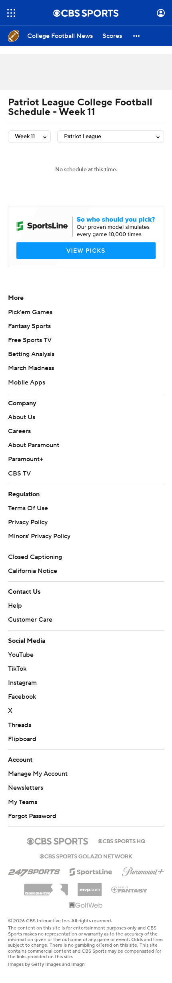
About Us (21, 417)
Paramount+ (25, 459)
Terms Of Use (28, 508)
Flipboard (22, 739)
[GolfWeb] (86, 906)
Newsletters (25, 788)
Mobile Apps (26, 382)
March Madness (31, 368)
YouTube (21, 655)
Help (15, 606)
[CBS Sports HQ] (121, 840)
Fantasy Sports (29, 326)
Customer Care (30, 620)
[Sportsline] (91, 871)
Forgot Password (32, 816)
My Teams (22, 802)
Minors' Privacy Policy (39, 536)
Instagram (22, 683)
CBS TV (19, 474)
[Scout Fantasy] (129, 889)
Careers (19, 431)
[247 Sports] (34, 870)
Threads (19, 725)
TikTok (17, 669)
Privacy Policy (28, 522)
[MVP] (90, 886)
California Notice (32, 571)
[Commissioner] (46, 887)
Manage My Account (38, 774)
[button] (11, 13)
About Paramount (33, 445)
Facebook (22, 697)
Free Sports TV (30, 340)
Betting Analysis (31, 354)
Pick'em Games (30, 312)
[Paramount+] (143, 870)
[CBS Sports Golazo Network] (86, 856)
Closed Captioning (35, 557)
